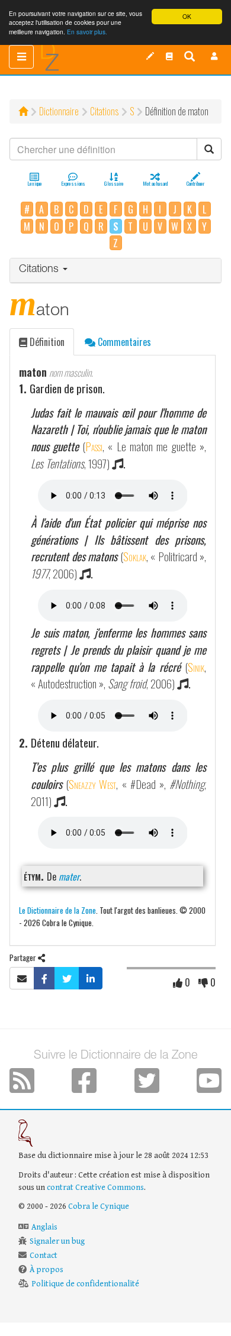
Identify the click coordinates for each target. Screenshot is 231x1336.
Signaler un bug (57, 1241)
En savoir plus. (87, 31)
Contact (43, 1255)
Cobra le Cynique (98, 1206)
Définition (46, 342)
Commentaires (123, 342)
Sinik (196, 666)
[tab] (115, 270)
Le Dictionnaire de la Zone (57, 910)
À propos (46, 1269)
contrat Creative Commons (95, 1187)
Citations (104, 111)
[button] (214, 56)
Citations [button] (40, 269)
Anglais (44, 1227)
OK (186, 16)
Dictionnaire (59, 111)
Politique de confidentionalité (85, 1284)
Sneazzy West (92, 783)
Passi (93, 446)
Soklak (134, 556)
